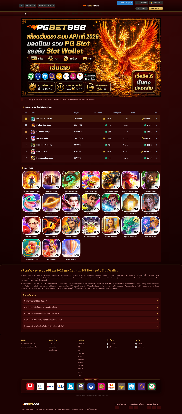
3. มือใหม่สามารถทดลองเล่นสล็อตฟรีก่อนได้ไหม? (41, 313)
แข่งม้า (67, 14)
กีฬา (45, 14)
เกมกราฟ (75, 14)
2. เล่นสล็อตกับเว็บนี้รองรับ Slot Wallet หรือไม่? (41, 307)
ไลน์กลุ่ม (140, 344)
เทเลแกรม (141, 347)
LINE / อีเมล (113, 347)
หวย (30, 14)
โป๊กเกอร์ (91, 14)
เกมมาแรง (37, 14)
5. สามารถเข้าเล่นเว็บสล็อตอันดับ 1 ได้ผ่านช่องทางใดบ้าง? (44, 326)
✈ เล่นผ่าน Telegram (125, 3)
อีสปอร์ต (99, 14)
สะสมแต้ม (52, 347)
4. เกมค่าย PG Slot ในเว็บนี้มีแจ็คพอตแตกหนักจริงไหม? (43, 320)
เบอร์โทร (112, 344)
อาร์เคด (83, 14)
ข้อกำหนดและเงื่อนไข (28, 344)
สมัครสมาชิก (155, 8)
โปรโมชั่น (114, 14)
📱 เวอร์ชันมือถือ (141, 3)
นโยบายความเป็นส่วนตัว (29, 347)
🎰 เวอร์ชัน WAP (156, 3)
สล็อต (51, 14)
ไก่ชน (106, 14)
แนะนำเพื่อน (53, 350)
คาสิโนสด (58, 14)
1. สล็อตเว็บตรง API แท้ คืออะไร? (35, 301)
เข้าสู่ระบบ (141, 8)
